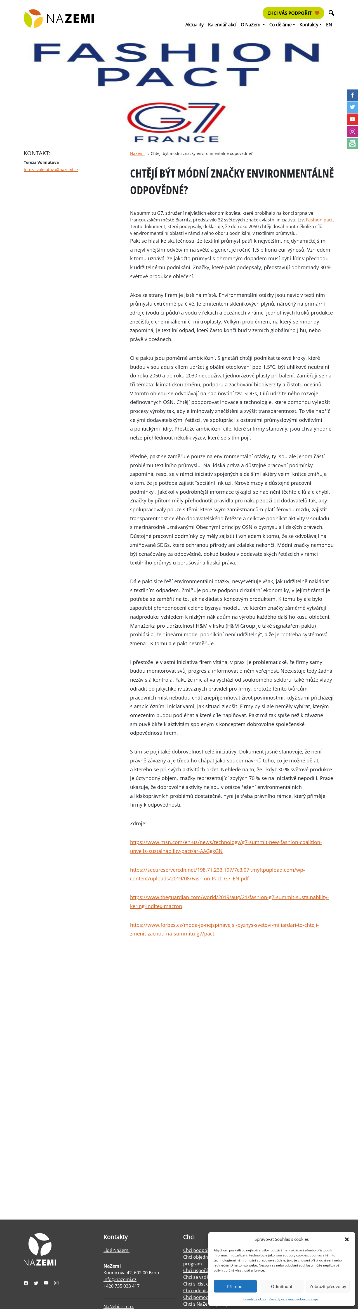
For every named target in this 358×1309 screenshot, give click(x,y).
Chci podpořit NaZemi (206, 1250)
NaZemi (137, 153)
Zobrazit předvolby (328, 1286)
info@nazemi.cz (119, 1279)
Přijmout (235, 1286)
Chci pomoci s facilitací (207, 1297)
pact (209, 933)
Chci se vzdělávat (201, 1277)
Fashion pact (319, 220)
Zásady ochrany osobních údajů (293, 1299)
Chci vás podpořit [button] (290, 13)
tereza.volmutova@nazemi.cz (51, 169)
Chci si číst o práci (202, 1284)
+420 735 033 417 (121, 1286)
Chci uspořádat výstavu (207, 1270)
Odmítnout (281, 1286)
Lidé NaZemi (116, 1250)
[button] (347, 1239)
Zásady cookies (254, 1299)
